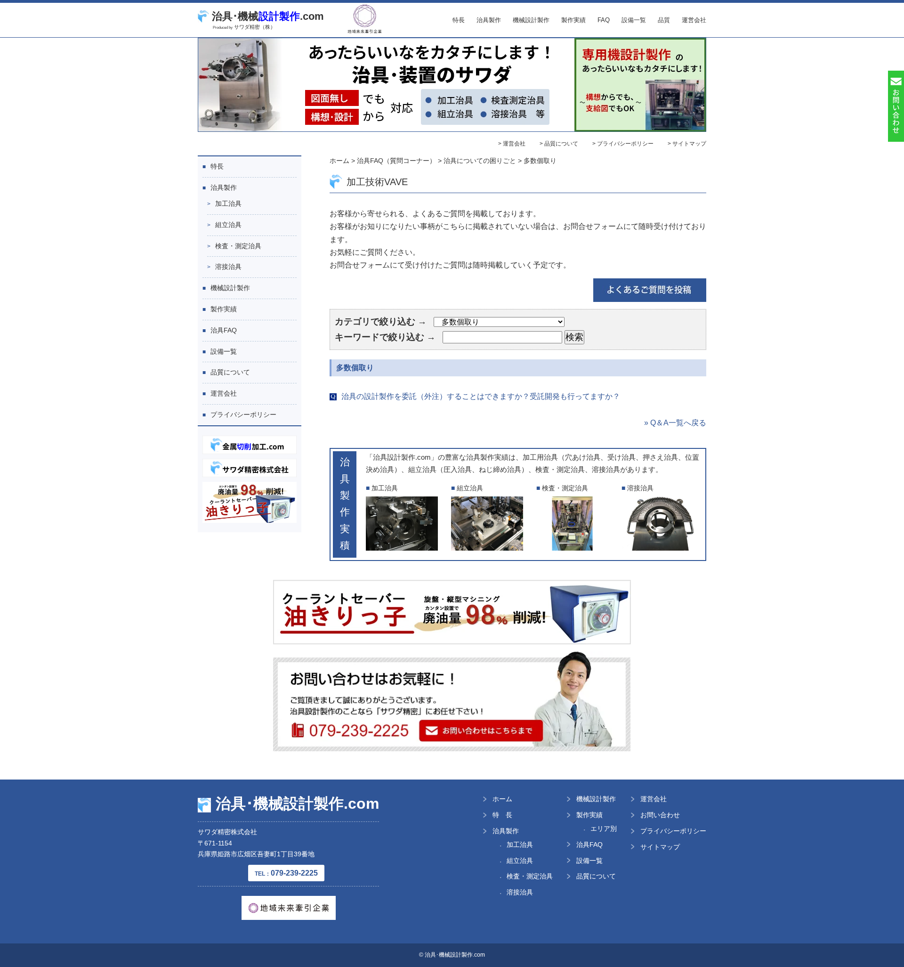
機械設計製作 (531, 20)
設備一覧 (634, 20)
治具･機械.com (268, 16)
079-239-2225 (286, 873)
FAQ (603, 20)
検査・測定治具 (238, 246)
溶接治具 (228, 266)
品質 (664, 20)
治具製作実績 (487, 457)
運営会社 (694, 20)
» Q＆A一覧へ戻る (675, 423)
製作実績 (573, 20)
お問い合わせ (660, 815)
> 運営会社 (511, 143)
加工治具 (228, 203)
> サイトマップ (687, 143)
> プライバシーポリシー (623, 143)
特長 (458, 20)
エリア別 (603, 828)
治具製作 (488, 20)
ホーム (502, 799)
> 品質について (559, 143)
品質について (230, 372)
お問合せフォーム (593, 226)
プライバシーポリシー (243, 414)
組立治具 (228, 224)
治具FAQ (223, 330)
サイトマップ (660, 847)
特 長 (502, 815)
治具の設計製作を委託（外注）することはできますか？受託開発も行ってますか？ (480, 396)
